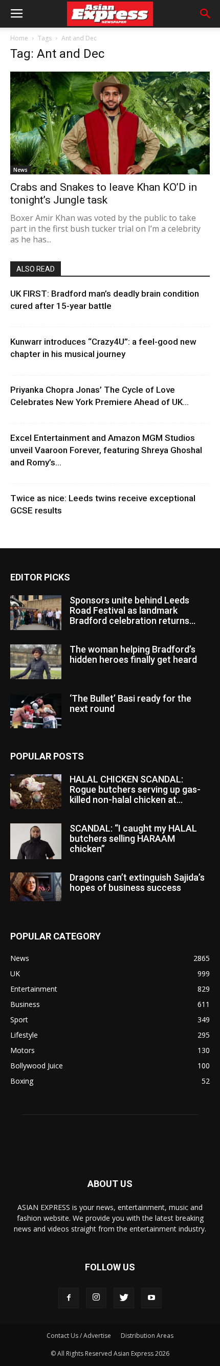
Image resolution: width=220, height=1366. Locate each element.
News (20, 169)
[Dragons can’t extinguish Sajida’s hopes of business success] (35, 886)
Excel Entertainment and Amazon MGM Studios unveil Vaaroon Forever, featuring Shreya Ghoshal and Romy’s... (106, 450)
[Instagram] (96, 1298)
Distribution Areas (147, 1335)
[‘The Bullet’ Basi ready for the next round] (35, 711)
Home (19, 38)
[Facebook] (68, 1298)
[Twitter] (124, 1298)
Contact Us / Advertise (79, 1335)
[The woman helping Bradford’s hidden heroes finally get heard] (35, 662)
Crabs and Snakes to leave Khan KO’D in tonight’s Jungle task (103, 193)
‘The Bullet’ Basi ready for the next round (130, 703)
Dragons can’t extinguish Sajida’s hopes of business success (137, 882)
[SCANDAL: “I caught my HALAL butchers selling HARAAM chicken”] (35, 841)
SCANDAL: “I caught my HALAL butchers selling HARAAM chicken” (133, 838)
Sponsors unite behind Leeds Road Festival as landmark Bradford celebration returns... (132, 610)
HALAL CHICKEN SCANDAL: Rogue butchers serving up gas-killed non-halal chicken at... (135, 789)
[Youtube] (151, 1298)
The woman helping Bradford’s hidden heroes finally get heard (133, 654)
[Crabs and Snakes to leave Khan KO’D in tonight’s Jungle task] (110, 123)
